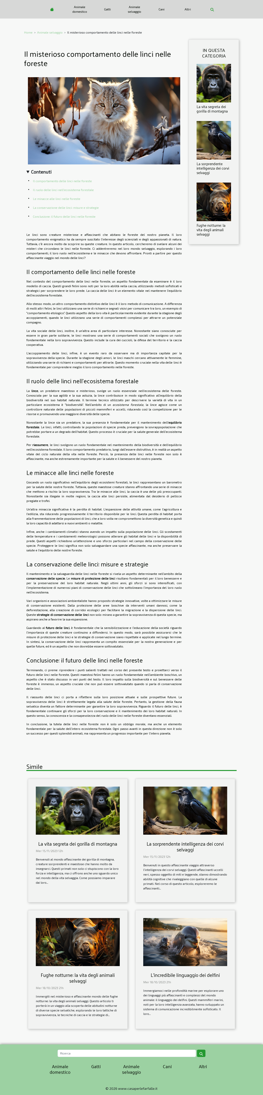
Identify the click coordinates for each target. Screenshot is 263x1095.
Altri (188, 9)
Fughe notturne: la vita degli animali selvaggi (211, 229)
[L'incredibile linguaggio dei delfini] (185, 941)
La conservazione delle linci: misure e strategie (66, 207)
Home (28, 32)
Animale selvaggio (134, 9)
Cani (161, 9)
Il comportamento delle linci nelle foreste (62, 181)
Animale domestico (79, 9)
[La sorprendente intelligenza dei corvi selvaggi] (214, 140)
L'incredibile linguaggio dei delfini (185, 975)
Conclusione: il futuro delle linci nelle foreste (64, 216)
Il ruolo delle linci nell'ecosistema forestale (63, 190)
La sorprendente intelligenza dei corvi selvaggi (213, 168)
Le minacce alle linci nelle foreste (56, 199)
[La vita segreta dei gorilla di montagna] (214, 83)
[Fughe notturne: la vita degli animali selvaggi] (214, 201)
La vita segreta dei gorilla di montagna (212, 108)
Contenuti (41, 171)
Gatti (107, 9)
